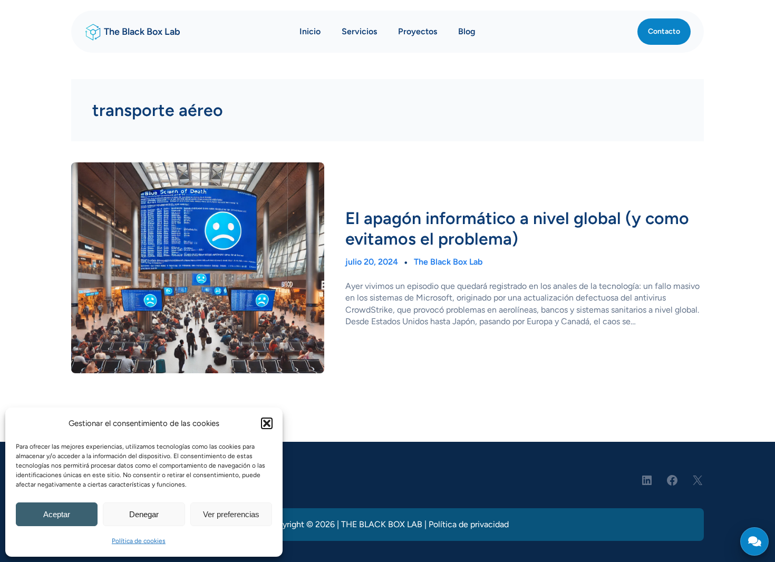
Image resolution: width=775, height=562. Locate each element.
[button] (266, 423)
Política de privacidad (469, 524)
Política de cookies (139, 541)
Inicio (310, 31)
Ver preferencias (231, 514)
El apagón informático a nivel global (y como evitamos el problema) (517, 228)
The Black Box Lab (142, 31)
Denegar (144, 514)
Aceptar (56, 514)
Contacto (664, 31)
